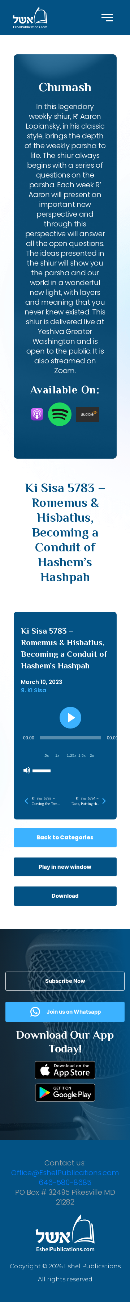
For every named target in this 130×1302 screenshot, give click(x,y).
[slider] (42, 770)
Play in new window (65, 866)
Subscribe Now (65, 980)
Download (65, 895)
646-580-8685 (65, 1182)
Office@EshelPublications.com (65, 1173)
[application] (70, 753)
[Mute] (26, 770)
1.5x (82, 756)
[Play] (70, 717)
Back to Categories (65, 837)
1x (57, 756)
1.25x (71, 756)
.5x (46, 756)
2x (92, 756)
